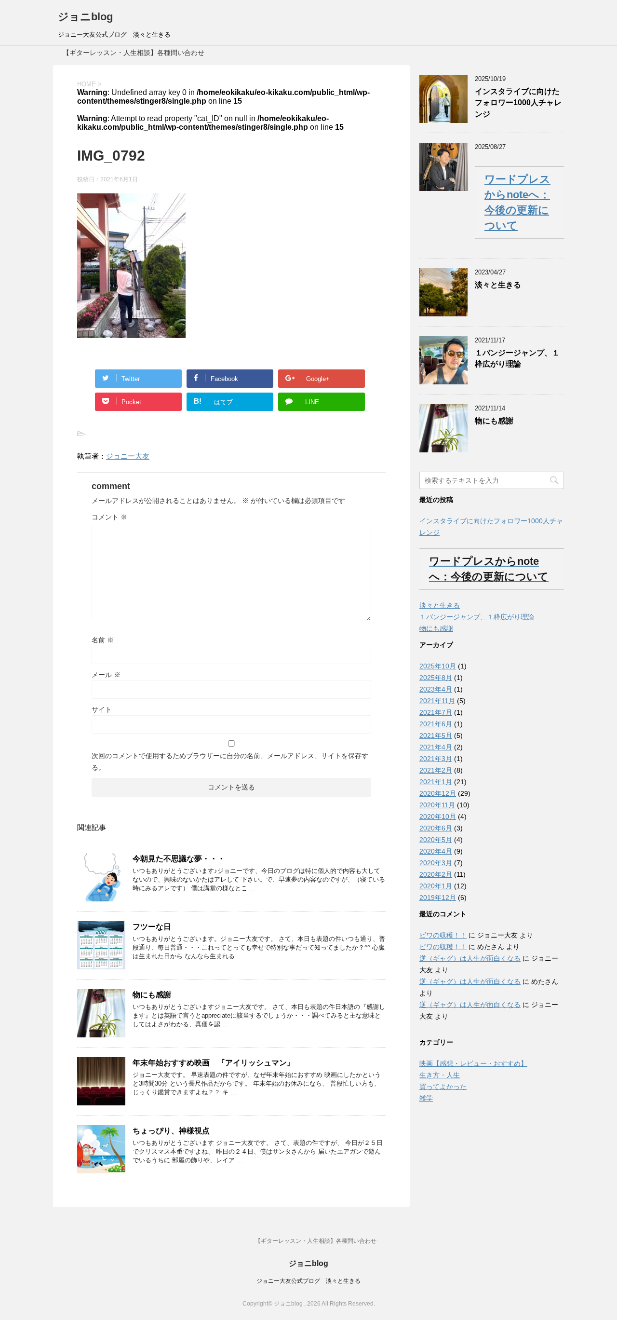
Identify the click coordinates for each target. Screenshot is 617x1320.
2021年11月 (437, 701)
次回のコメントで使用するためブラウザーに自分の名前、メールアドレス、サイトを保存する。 (230, 761)
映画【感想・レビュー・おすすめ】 (473, 1063)
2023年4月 (435, 689)
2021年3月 (435, 758)
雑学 (426, 1098)
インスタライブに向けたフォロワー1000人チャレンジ (518, 102)
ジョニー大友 (127, 456)
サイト (102, 709)
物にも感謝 (152, 995)
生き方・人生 (439, 1075)
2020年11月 (437, 805)
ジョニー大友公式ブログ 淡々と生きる (308, 1281)
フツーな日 (152, 927)
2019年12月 (437, 897)
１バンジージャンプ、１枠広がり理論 (517, 358)
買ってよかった (443, 1086)
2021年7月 (435, 712)
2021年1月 (435, 782)
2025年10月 (437, 666)
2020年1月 (435, 886)
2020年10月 (437, 816)
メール (106, 675)
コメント (109, 517)
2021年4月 (435, 747)
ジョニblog (85, 17)
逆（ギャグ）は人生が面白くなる (470, 958)
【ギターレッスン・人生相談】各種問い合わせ (133, 52)
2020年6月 (435, 828)
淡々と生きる (498, 285)
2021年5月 (435, 735)
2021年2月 (435, 770)
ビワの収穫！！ (443, 935)
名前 (103, 640)
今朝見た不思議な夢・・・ (179, 859)
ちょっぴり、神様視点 (171, 1131)
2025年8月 (435, 677)
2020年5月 (435, 840)
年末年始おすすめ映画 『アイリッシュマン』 (214, 1063)
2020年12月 (437, 793)
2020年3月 (435, 863)
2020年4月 (435, 851)
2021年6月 (435, 724)
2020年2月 (435, 874)
